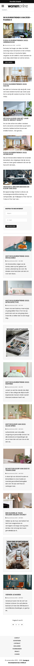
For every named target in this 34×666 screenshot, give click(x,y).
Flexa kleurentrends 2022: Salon (15, 85)
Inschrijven (10, 226)
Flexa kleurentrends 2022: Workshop (15, 153)
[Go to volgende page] (19, 624)
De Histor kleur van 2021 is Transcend (17, 469)
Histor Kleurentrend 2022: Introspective (17, 301)
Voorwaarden (17, 648)
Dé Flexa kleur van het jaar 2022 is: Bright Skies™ (15, 119)
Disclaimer (17, 646)
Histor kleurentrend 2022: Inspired (17, 383)
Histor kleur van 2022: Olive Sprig (15, 425)
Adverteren (17, 640)
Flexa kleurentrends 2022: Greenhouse (15, 41)
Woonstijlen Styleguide (15, 1)
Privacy (17, 651)
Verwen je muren (13, 594)
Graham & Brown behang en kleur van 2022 (16, 188)
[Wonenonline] (17, 5)
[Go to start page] (13, 624)
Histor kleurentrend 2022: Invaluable (17, 257)
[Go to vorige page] (16, 624)
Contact (17, 638)
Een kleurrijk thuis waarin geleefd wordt (15, 514)
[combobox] (17, 10)
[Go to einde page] (22, 624)
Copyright (17, 643)
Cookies (17, 654)
